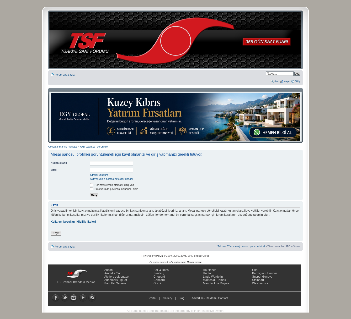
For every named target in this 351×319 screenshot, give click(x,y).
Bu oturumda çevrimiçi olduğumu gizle (116, 188)
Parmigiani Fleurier (264, 273)
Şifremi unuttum (99, 174)
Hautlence (209, 270)
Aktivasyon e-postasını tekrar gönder (111, 178)
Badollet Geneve (115, 283)
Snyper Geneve (262, 276)
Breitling (159, 273)
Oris (254, 270)
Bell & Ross (161, 270)
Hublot (207, 273)
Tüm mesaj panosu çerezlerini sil (246, 246)
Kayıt (287, 81)
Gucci (157, 283)
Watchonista (260, 283)
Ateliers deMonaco (116, 276)
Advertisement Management (186, 262)
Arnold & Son (113, 273)
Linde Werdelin (213, 276)
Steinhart (258, 280)
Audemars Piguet (115, 280)
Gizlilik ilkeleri (86, 221)
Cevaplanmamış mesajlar (63, 146)
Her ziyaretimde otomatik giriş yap (114, 184)
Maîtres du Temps (214, 280)
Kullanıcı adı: (59, 162)
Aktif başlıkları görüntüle (94, 146)
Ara (276, 81)
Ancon (108, 270)
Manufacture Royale (216, 283)
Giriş (297, 81)
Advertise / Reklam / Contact (210, 298)
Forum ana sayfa (64, 74)
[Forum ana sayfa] (176, 40)
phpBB (159, 255)
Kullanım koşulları (63, 221)
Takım (221, 246)
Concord (159, 280)
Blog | (184, 298)
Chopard (159, 276)
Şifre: (54, 169)
